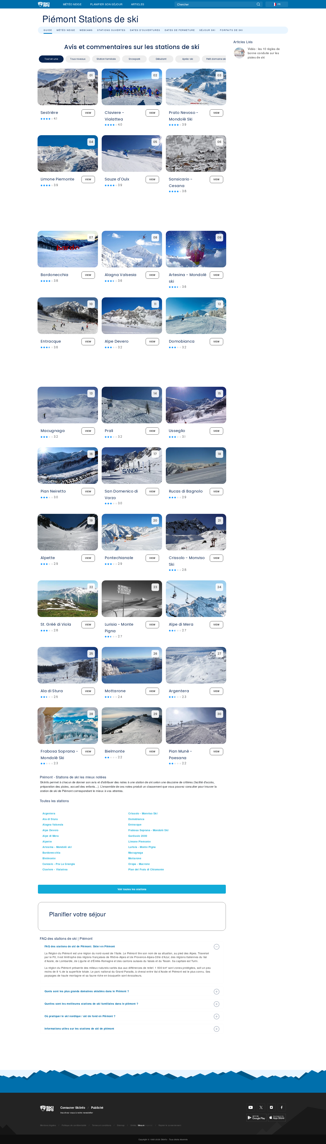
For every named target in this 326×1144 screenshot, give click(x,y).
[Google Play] (256, 1117)
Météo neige (66, 29)
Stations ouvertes (111, 29)
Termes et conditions (101, 1125)
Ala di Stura (50, 819)
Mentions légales (48, 1125)
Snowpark (134, 59)
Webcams (86, 29)
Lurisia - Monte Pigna (142, 847)
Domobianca (136, 819)
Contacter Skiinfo (72, 1108)
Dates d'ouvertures (145, 29)
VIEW (88, 112)
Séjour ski (207, 29)
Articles (137, 4)
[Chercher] (258, 4)
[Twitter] (261, 1107)
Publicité (97, 1108)
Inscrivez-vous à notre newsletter (76, 1112)
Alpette (47, 841)
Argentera (48, 813)
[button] (128, 946)
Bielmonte (49, 858)
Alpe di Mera (50, 836)
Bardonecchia (51, 852)
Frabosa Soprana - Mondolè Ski (148, 830)
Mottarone (134, 858)
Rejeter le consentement (169, 1125)
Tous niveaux (77, 59)
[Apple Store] (277, 1117)
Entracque (134, 824)
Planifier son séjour (106, 4)
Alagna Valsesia (52, 824)
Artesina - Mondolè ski (57, 847)
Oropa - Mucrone (139, 864)
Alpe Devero (50, 830)
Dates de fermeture (180, 29)
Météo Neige (72, 4)
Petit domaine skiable (218, 59)
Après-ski (187, 59)
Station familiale (106, 59)
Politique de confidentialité (74, 1125)
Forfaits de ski (231, 29)
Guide (48, 29)
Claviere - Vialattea (55, 869)
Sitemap (121, 1125)
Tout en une (51, 59)
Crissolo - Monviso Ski (143, 813)
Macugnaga (135, 852)
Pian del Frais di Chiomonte (146, 869)
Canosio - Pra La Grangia (58, 864)
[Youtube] (251, 1107)
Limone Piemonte (139, 841)
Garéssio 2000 (137, 836)
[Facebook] (282, 1107)
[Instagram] (271, 1107)
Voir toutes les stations (132, 889)
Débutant (161, 59)
